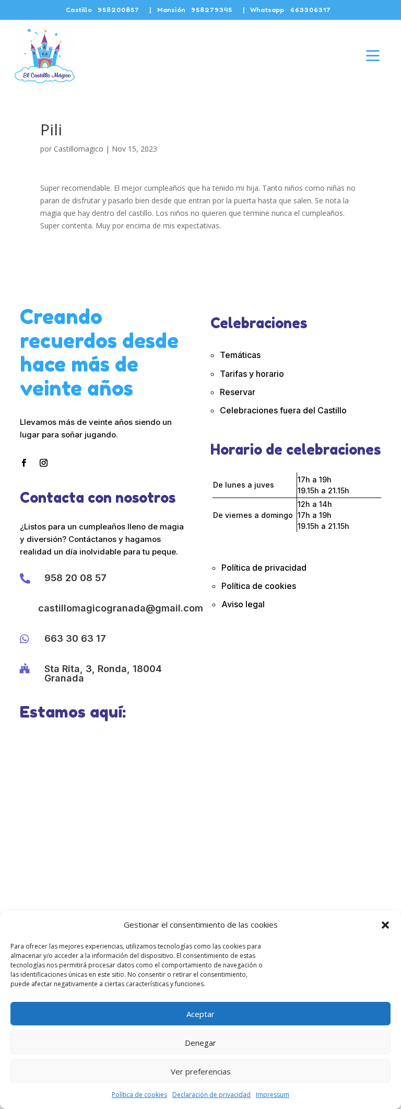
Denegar (200, 1042)
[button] (385, 925)
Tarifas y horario (252, 373)
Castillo (102, 9)
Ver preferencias (201, 1071)
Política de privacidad (263, 567)
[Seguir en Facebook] (23, 463)
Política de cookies (139, 1094)
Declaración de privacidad (211, 1094)
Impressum (272, 1094)
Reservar (237, 392)
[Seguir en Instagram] (43, 463)
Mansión (195, 9)
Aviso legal (243, 604)
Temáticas (240, 355)
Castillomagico (78, 149)
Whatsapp (290, 9)
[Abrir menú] (372, 55)
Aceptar (200, 1014)
